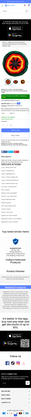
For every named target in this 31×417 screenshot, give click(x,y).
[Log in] (25, 5)
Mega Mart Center (18, 410)
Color (3, 113)
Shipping (4, 106)
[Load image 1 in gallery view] (8, 82)
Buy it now (15, 135)
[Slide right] (28, 82)
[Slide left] (3, 82)
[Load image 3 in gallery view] (23, 82)
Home (4, 42)
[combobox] (15, 11)
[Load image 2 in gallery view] (15, 82)
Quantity (4, 121)
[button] (3, 5)
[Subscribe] (28, 383)
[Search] (27, 11)
